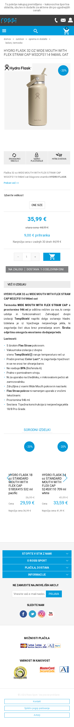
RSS (41, 614)
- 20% (63, 70)
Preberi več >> (11, 182)
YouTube (50, 614)
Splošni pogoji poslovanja (37, 708)
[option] (20, 476)
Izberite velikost (14, 195)
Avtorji (37, 715)
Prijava (70, 20)
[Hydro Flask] (18, 69)
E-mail (63, 20)
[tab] (37, 284)
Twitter (32, 614)
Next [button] (65, 478)
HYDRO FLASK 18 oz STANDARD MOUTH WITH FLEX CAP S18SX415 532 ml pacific (21, 484)
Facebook (23, 614)
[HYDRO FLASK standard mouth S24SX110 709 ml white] (55, 454)
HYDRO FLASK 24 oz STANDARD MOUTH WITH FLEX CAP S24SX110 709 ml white (54, 484)
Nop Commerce (47, 647)
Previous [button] (9, 478)
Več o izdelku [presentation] (17, 284)
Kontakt (37, 701)
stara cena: (32, 227)
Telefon (56, 20)
